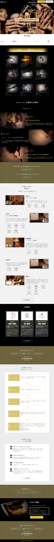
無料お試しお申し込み (39, 353)
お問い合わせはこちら (15, 353)
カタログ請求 (41, 1)
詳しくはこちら (9, 66)
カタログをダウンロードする (27, 169)
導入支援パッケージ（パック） (25, 429)
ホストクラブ (34, 492)
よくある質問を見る (27, 478)
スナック (27, 492)
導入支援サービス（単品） (24, 428)
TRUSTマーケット (27, 177)
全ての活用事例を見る (27, 340)
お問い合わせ (49, 1)
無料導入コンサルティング (27, 353)
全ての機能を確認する (27, 299)
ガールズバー (19, 492)
